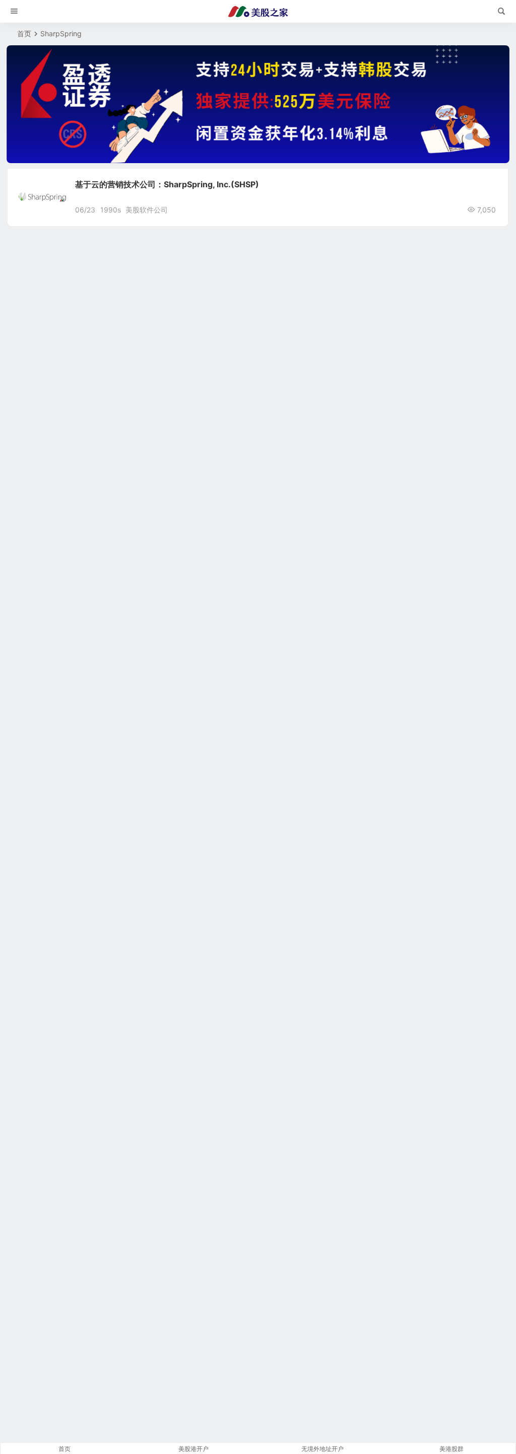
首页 (24, 33)
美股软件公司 (146, 209)
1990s (110, 209)
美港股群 (451, 1448)
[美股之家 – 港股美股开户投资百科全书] (258, 11)
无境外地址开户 (322, 1448)
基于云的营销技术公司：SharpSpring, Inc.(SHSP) (167, 184)
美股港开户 (193, 1448)
